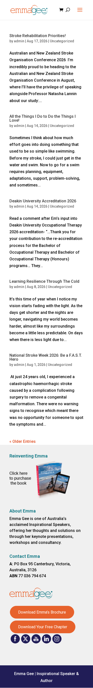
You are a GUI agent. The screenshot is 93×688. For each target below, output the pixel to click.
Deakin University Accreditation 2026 (42, 201)
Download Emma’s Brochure (42, 612)
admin (19, 41)
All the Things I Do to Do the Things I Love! (42, 118)
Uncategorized (62, 41)
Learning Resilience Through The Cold (44, 281)
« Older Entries (22, 441)
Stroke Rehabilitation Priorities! (37, 35)
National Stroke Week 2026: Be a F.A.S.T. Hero (45, 357)
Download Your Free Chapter (42, 627)
